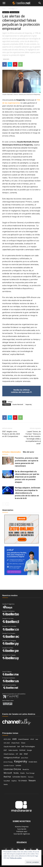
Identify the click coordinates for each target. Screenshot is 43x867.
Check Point (15, 743)
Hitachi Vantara (9, 754)
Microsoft (8, 773)
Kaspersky (29, 404)
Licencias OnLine (12, 769)
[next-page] (7, 504)
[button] (4, 3)
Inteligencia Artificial (12, 757)
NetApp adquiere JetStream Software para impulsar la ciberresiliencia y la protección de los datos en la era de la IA (27, 493)
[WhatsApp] (20, 64)
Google (29, 750)
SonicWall (7, 781)
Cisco (23, 743)
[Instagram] (12, 849)
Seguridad (5, 12)
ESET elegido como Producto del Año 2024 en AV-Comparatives (11, 434)
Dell (18, 746)
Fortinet (22, 750)
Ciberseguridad (14, 12)
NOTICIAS (6, 9)
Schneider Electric (19, 777)
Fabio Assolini (13, 750)
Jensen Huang (8, 762)
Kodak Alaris (33, 762)
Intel (26, 754)
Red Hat (7, 776)
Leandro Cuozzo (9, 765)
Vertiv (6, 784)
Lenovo (18, 765)
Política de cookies (16, 858)
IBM (20, 754)
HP (17, 754)
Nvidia (16, 773)
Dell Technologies (28, 746)
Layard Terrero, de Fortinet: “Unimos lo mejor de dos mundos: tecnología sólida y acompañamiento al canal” (32, 438)
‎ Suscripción (21, 829)
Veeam (32, 780)
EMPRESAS (32, 9)
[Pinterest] (15, 64)
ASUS (32, 739)
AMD (14, 739)
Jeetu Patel (24, 758)
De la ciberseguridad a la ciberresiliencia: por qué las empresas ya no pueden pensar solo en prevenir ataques (27, 476)
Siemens (30, 777)
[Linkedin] (18, 849)
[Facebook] (4, 64)
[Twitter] (10, 64)
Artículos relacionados (11, 452)
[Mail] (24, 849)
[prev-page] (3, 504)
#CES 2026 (7, 739)
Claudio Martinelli (17, 404)
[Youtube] (37, 849)
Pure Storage (30, 773)
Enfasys (10, 402)
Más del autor (28, 452)
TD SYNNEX (22, 781)
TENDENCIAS (20, 9)
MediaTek (26, 769)
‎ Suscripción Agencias (21, 834)
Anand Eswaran (23, 739)
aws (37, 739)
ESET (5, 750)
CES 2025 (7, 743)
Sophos (14, 781)
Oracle (22, 773)
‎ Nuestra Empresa (21, 826)
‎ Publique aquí (21, 831)
